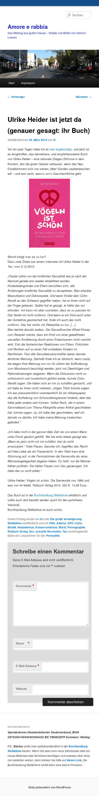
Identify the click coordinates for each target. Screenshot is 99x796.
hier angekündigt (61, 149)
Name (23, 643)
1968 (52, 523)
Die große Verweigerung (66, 519)
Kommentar (25, 586)
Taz (65, 531)
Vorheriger (16, 97)
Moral (62, 527)
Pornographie (76, 527)
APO (70, 523)
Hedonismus (25, 527)
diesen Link (74, 760)
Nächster (83, 97)
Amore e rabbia (28, 26)
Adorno (61, 523)
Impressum (28, 83)
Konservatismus (46, 527)
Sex (31, 531)
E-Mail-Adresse (27, 666)
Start (11, 83)
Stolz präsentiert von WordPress (49, 787)
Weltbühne (14, 523)
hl (54, 140)
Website (21, 688)
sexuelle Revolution (48, 531)
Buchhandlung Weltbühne (50, 495)
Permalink (53, 535)
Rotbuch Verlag (18, 531)
